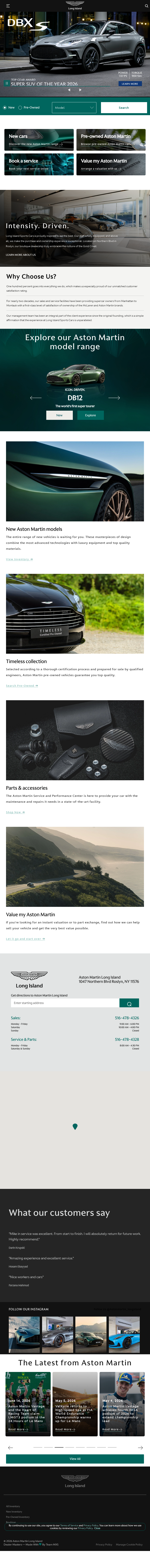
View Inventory (18, 559)
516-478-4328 (127, 1039)
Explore (90, 415)
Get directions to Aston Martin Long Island (39, 995)
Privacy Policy (104, 1544)
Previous (69, 90)
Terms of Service (69, 1525)
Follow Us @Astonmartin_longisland (117, 1309)
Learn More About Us (21, 254)
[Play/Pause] (7, 83)
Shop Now (14, 812)
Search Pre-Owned (20, 685)
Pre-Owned (32, 107)
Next (80, 90)
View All (75, 1459)
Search (124, 108)
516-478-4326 (127, 1018)
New (11, 107)
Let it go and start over (24, 939)
